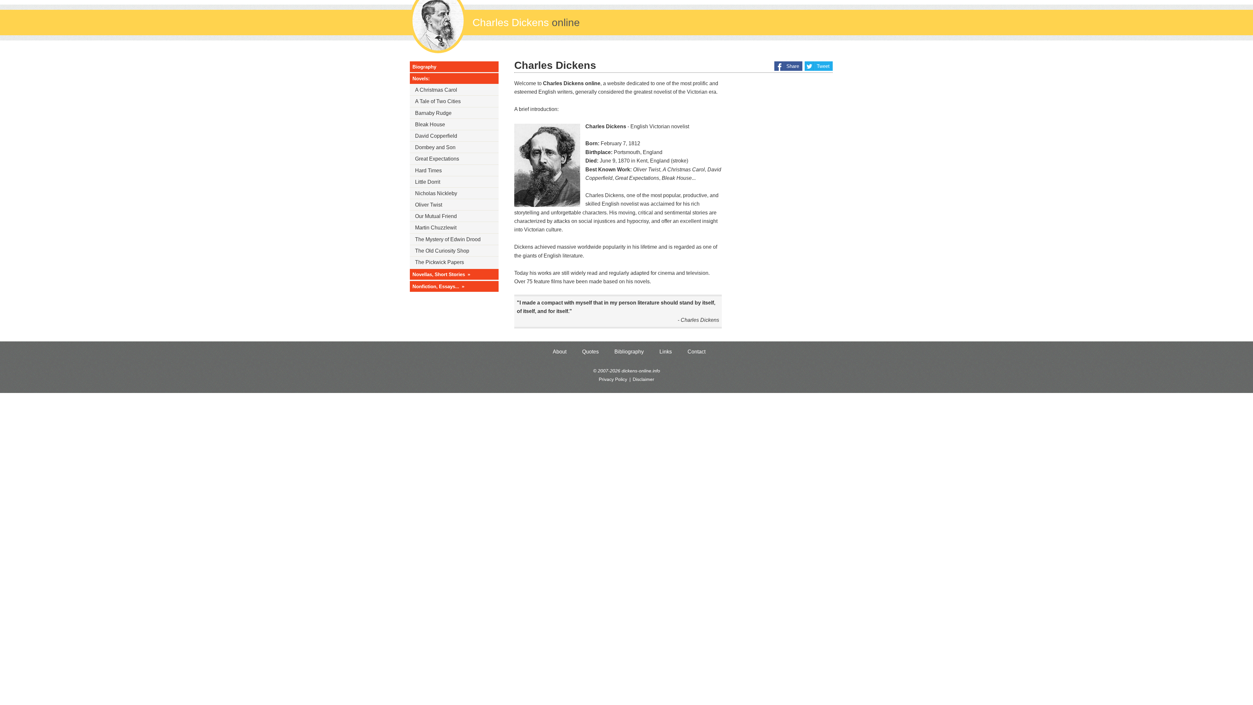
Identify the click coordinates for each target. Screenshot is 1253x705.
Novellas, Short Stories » (441, 274)
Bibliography (629, 351)
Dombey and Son (435, 147)
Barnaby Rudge (433, 113)
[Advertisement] (784, 178)
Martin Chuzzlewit (435, 227)
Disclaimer (643, 379)
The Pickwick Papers (439, 262)
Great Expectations (437, 159)
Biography (424, 67)
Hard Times (428, 170)
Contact (696, 351)
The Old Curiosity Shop (442, 251)
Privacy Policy (613, 379)
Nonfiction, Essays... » (438, 286)
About (559, 351)
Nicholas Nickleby (436, 193)
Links (665, 351)
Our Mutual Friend (436, 216)
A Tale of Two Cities (438, 101)
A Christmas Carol (436, 90)
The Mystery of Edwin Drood (448, 239)
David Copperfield (436, 136)
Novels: (421, 78)
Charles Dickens (526, 22)
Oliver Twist (428, 205)
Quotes (590, 351)
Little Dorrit (427, 182)
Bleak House (430, 124)
